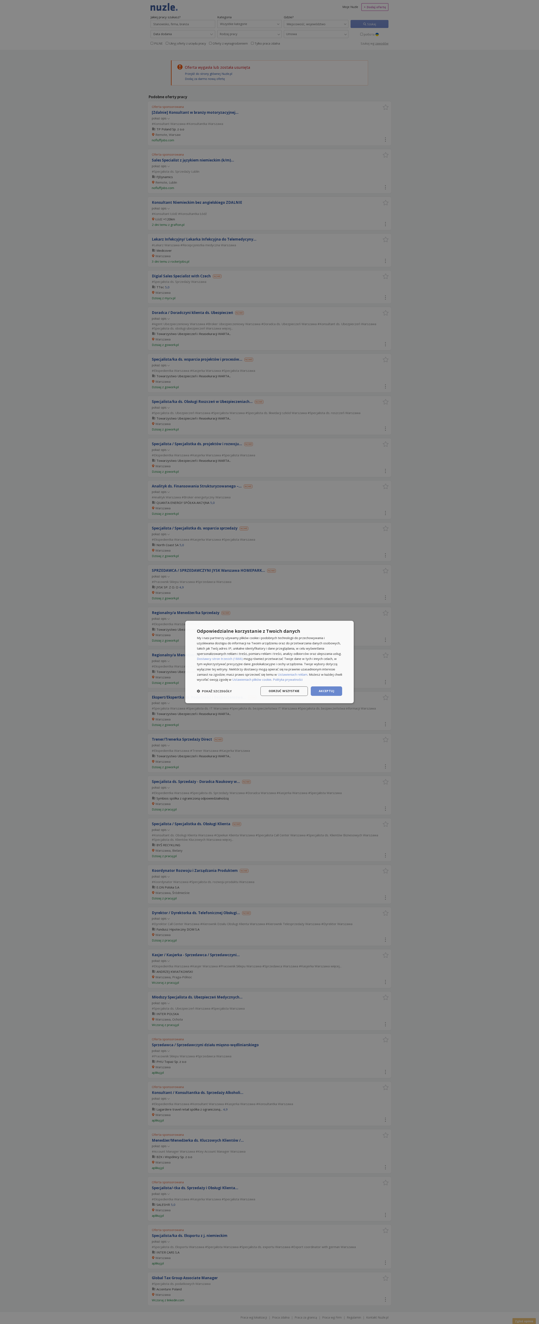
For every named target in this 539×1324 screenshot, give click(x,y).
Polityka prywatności (288, 679)
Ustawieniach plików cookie (251, 679)
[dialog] (269, 662)
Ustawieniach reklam (292, 674)
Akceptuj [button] (326, 691)
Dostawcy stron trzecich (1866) (220, 659)
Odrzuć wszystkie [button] (284, 691)
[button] (214, 691)
